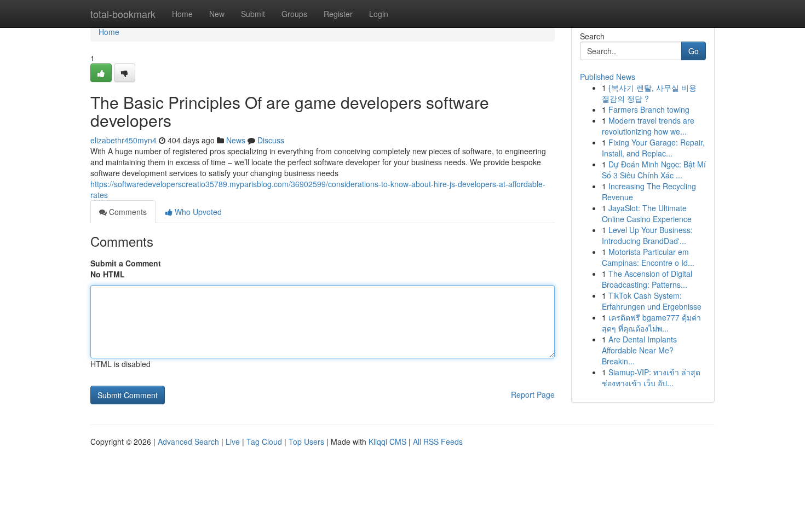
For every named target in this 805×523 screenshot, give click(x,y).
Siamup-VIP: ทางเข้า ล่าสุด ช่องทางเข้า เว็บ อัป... (651, 377)
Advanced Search (188, 441)
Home (182, 13)
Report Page (533, 394)
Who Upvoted (197, 211)
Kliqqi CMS (387, 441)
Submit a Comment (125, 263)
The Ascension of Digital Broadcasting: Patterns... (647, 279)
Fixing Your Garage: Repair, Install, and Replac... (653, 148)
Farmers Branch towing (648, 109)
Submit (253, 13)
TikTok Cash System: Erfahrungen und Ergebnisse (652, 301)
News (235, 140)
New (217, 13)
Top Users (306, 441)
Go (693, 50)
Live (233, 441)
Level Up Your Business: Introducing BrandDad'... (647, 235)
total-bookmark (123, 14)
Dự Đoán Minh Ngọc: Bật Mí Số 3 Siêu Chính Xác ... (654, 170)
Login (378, 13)
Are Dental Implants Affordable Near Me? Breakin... (639, 350)
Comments (127, 211)
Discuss (270, 140)
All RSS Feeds (438, 441)
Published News (607, 76)
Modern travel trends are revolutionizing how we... (648, 126)
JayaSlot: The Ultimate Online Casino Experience (647, 213)
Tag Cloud (264, 441)
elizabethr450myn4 (123, 140)
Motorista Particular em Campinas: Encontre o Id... (648, 257)
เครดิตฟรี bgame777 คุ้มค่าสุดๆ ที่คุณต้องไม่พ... (651, 323)
